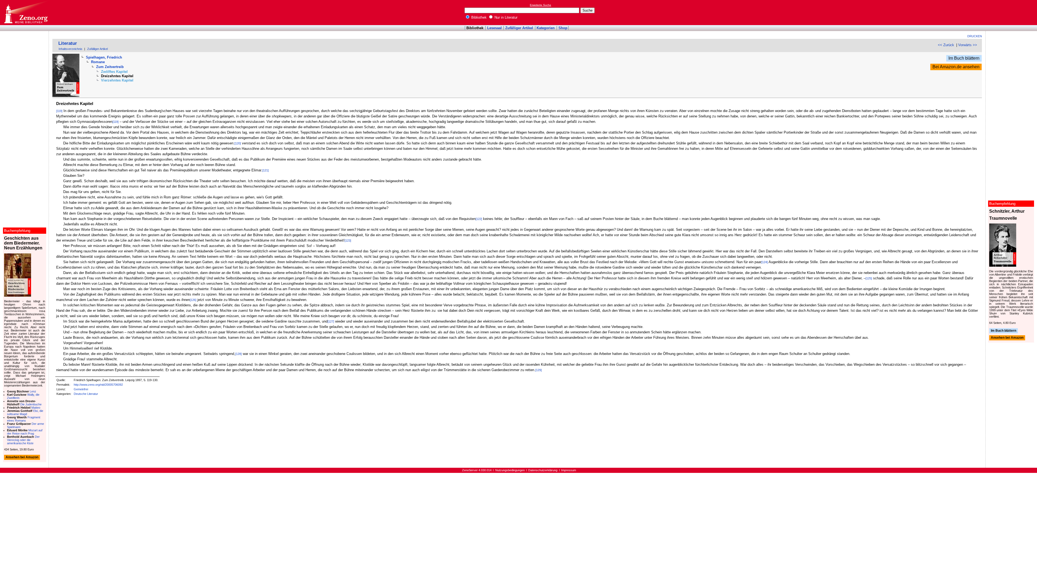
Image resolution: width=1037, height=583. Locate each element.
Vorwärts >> (967, 45)
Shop (562, 28)
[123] (348, 240)
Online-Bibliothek (25, 12)
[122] (479, 219)
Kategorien (546, 28)
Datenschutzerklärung (542, 470)
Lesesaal (494, 28)
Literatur (67, 43)
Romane (98, 62)
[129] (538, 370)
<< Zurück (946, 45)
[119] (59, 111)
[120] (237, 143)
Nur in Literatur (505, 17)
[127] (331, 321)
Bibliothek (478, 17)
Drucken (974, 36)
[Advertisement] (1012, 12)
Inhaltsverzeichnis (70, 48)
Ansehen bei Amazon (1007, 338)
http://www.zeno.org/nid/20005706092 (98, 384)
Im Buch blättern (963, 58)
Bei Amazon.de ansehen (955, 67)
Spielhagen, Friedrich (104, 57)
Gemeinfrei (81, 389)
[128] (238, 353)
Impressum (568, 470)
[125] (869, 278)
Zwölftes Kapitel (114, 72)
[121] (265, 170)
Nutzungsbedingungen (510, 470)
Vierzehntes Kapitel (117, 80)
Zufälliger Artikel (519, 28)
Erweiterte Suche (540, 5)
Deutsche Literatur (86, 393)
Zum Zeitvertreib (110, 67)
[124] (764, 262)
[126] (193, 299)
